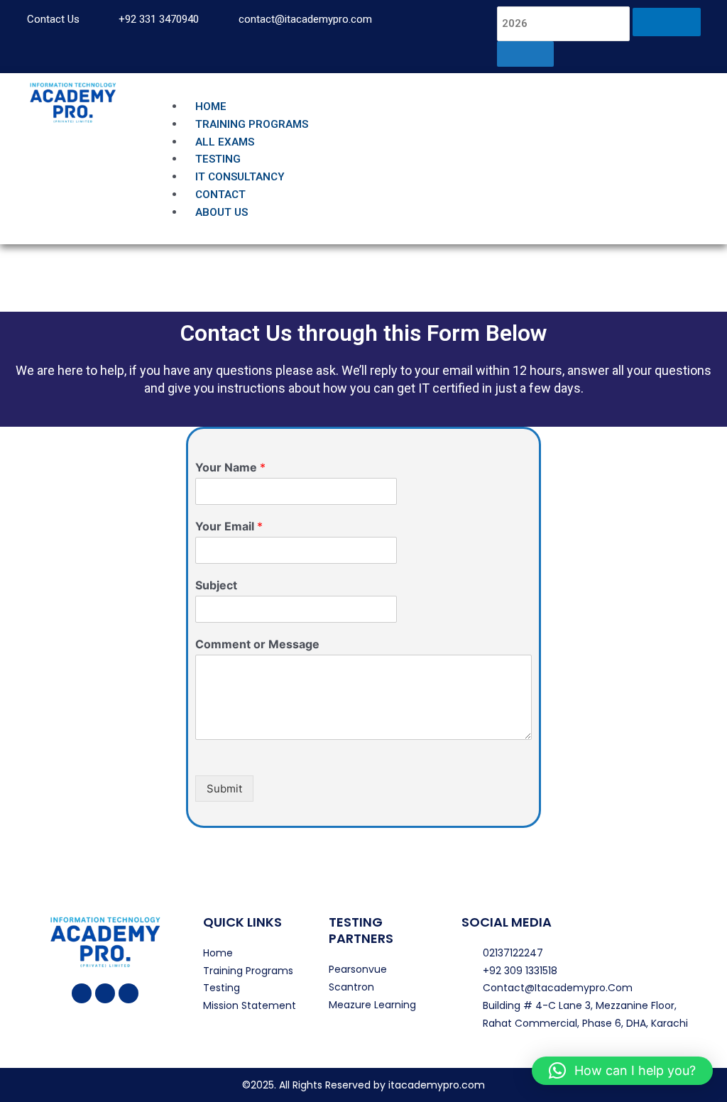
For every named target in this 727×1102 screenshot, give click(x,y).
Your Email (229, 526)
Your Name (230, 467)
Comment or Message (257, 644)
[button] (436, 89)
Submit (224, 788)
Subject (216, 585)
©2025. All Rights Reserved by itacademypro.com (363, 1085)
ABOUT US (221, 212)
